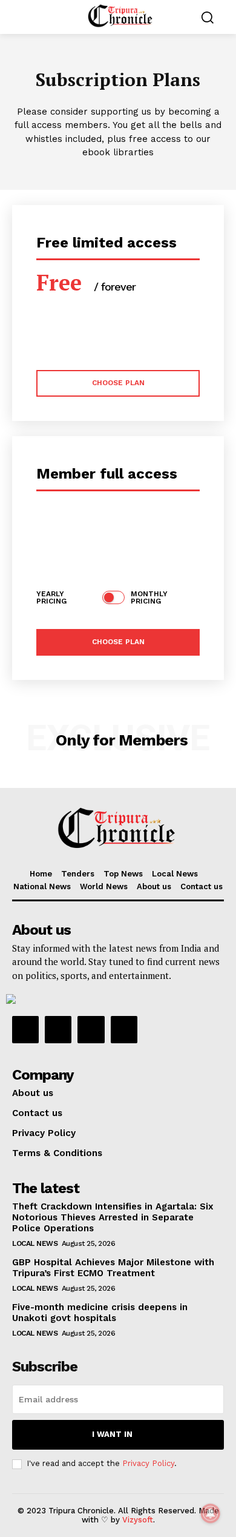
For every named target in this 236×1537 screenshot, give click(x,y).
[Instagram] (58, 1029)
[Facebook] (25, 1029)
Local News (34, 1243)
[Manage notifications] (210, 1513)
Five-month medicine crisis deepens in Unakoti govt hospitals (100, 1312)
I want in (112, 1434)
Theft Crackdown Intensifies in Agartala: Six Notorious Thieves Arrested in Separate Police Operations (113, 1217)
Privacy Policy (148, 1463)
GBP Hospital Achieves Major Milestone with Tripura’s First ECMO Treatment (113, 1268)
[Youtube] (124, 1029)
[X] (90, 1029)
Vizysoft (137, 1519)
